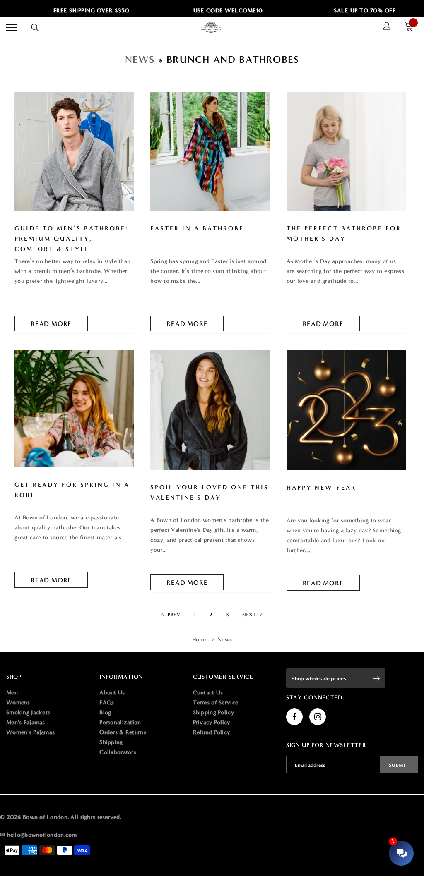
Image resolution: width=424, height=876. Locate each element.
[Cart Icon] (411, 27)
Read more (51, 324)
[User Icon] (387, 27)
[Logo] (211, 27)
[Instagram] (317, 716)
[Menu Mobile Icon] (11, 27)
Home (199, 639)
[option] (83, 11)
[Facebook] (294, 716)
